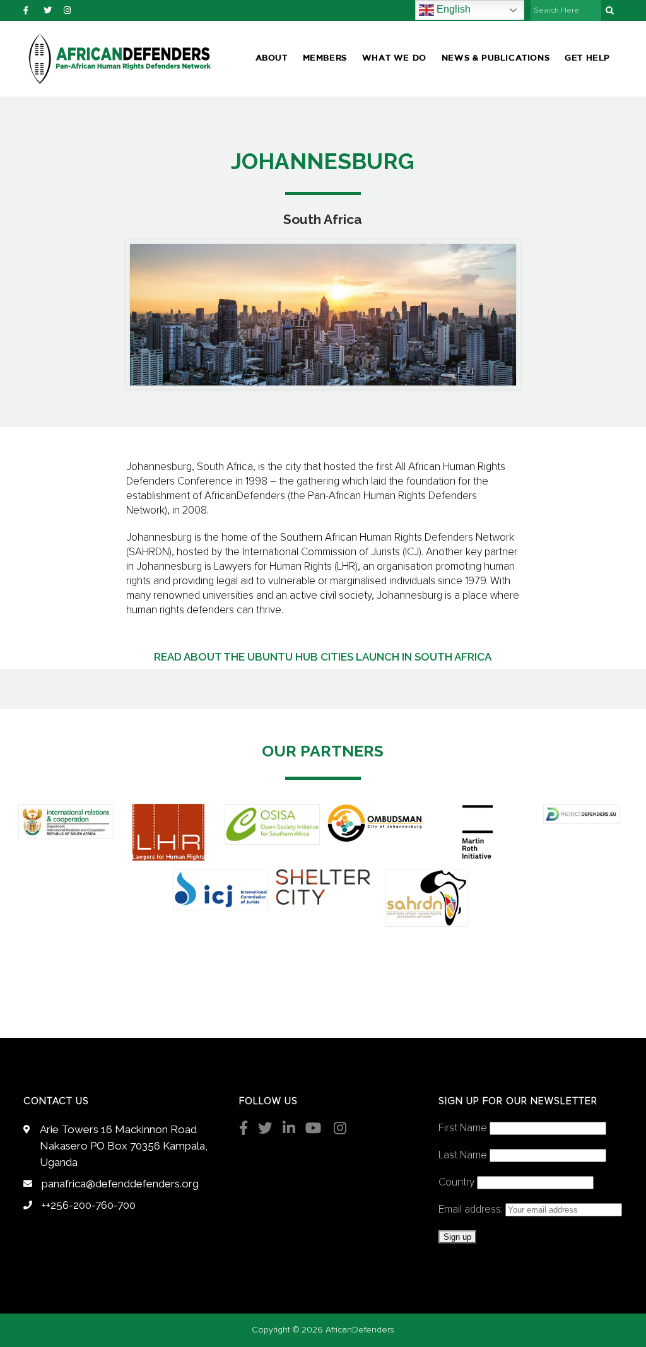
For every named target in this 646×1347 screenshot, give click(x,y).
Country (456, 1182)
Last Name (462, 1155)
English (452, 9)
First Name (462, 1128)
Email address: (471, 1209)
